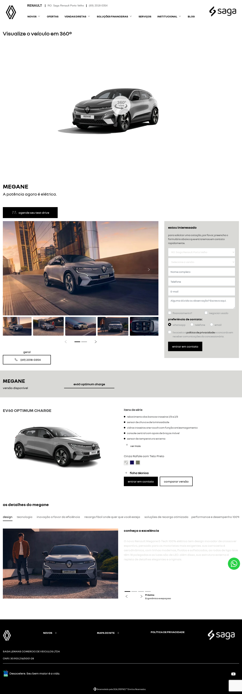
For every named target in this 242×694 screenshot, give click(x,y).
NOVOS (47, 632)
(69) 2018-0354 (98, 5)
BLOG (191, 16)
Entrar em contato (185, 346)
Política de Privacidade (200, 332)
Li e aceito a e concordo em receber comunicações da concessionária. (203, 334)
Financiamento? (182, 313)
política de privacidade (168, 632)
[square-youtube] (235, 674)
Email (218, 324)
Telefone (200, 324)
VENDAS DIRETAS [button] (75, 16)
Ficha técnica (139, 473)
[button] (12, 268)
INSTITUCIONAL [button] (167, 16)
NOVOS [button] (31, 16)
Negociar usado (218, 313)
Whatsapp (179, 324)
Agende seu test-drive (34, 212)
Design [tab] (7, 517)
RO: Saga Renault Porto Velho (66, 5)
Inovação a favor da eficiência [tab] (58, 517)
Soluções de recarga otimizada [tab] (166, 517)
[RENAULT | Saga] (11, 12)
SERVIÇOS (145, 16)
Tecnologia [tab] (24, 517)
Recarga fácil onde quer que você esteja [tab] (112, 517)
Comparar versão (176, 481)
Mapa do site (106, 632)
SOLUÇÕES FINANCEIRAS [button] (112, 16)
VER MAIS (135, 446)
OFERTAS (52, 16)
